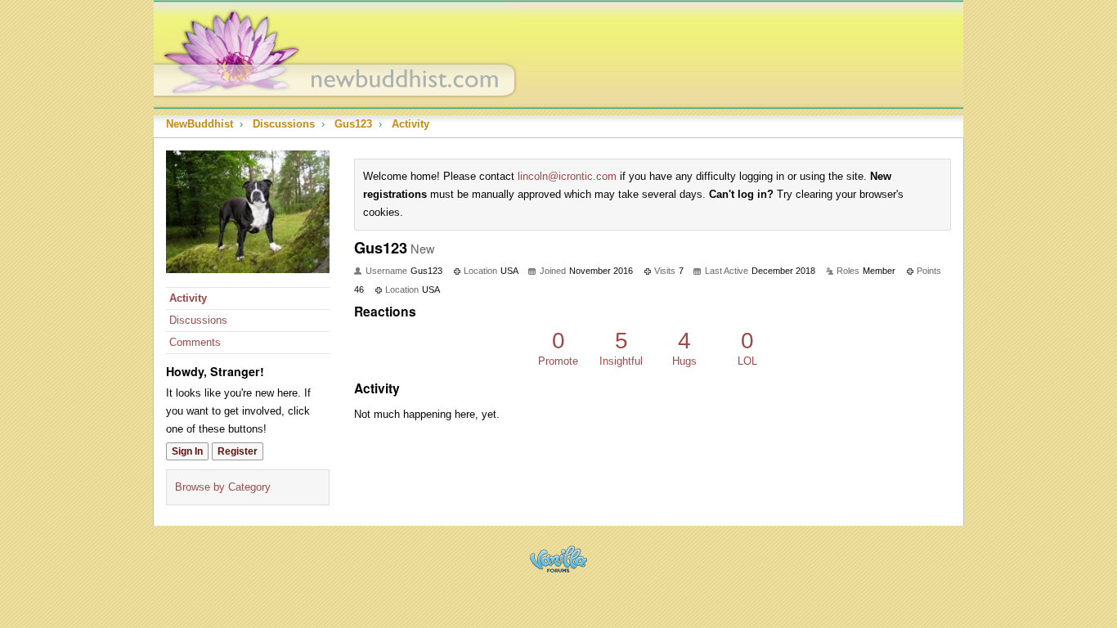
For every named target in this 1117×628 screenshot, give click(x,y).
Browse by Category (223, 487)
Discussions (198, 320)
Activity (188, 298)
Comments (195, 342)
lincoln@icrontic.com (567, 176)
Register (238, 451)
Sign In (187, 451)
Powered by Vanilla (558, 558)
